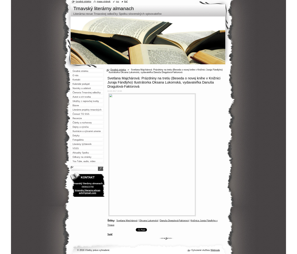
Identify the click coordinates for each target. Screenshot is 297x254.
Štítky (110, 220)
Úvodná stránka (118, 69)
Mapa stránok (104, 1)
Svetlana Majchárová (126, 220)
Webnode (215, 250)
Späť (110, 234)
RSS (117, 1)
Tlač (126, 1)
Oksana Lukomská (148, 220)
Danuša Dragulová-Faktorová (174, 220)
